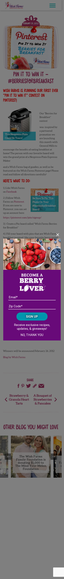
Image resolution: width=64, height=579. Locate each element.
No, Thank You (32, 335)
